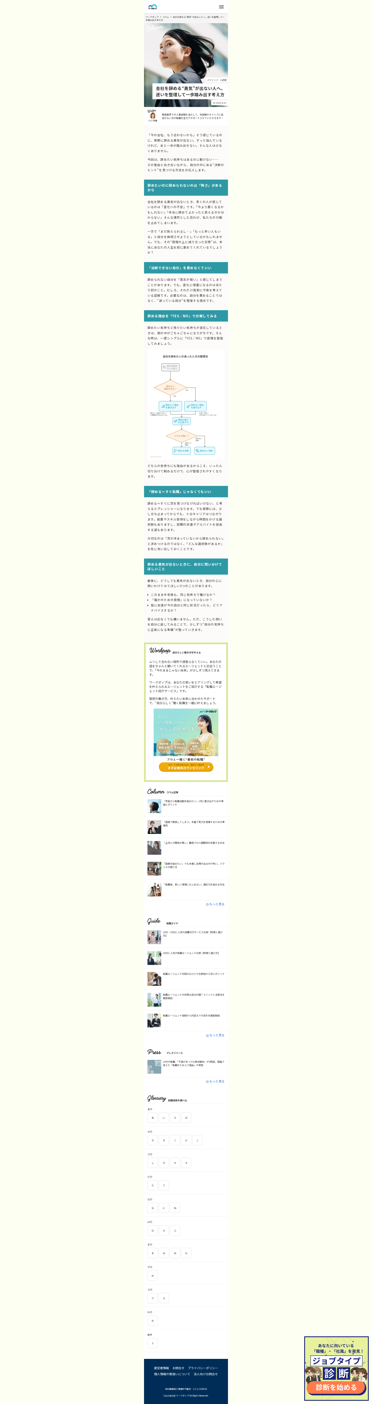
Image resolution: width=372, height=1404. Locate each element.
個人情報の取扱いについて (172, 1374)
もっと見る (215, 904)
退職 (224, 80)
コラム (166, 16)
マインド (213, 80)
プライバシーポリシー (203, 1368)
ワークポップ (152, 16)
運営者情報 (161, 1368)
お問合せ (178, 1368)
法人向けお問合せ (206, 1374)
